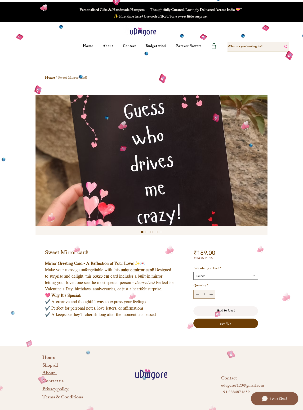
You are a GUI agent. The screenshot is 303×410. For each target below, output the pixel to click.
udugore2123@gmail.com (242, 385)
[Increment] (211, 294)
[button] (156, 46)
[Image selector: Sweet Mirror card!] (142, 232)
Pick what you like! (207, 268)
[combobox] (225, 276)
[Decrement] (197, 294)
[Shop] (213, 46)
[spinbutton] (204, 294)
